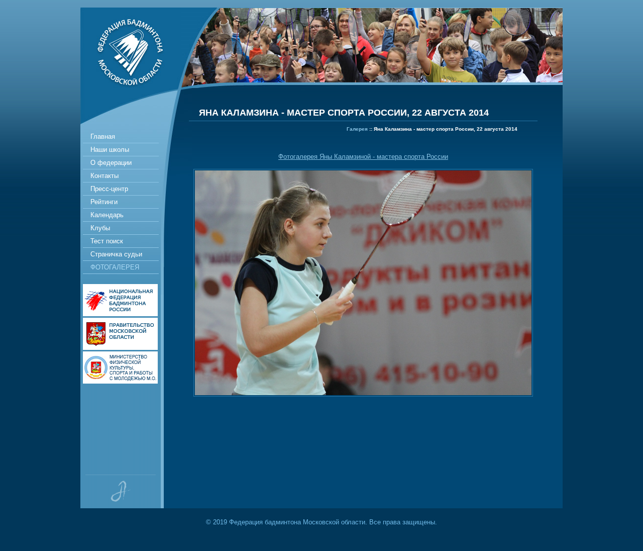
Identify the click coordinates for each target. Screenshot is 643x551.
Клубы (100, 228)
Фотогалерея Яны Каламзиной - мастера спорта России (363, 156)
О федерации (111, 162)
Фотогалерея (114, 267)
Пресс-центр (109, 189)
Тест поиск (106, 241)
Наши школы (109, 149)
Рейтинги (104, 202)
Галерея (357, 129)
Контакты (104, 175)
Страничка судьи (116, 254)
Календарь (107, 215)
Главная (102, 136)
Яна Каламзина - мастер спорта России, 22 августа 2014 (445, 129)
